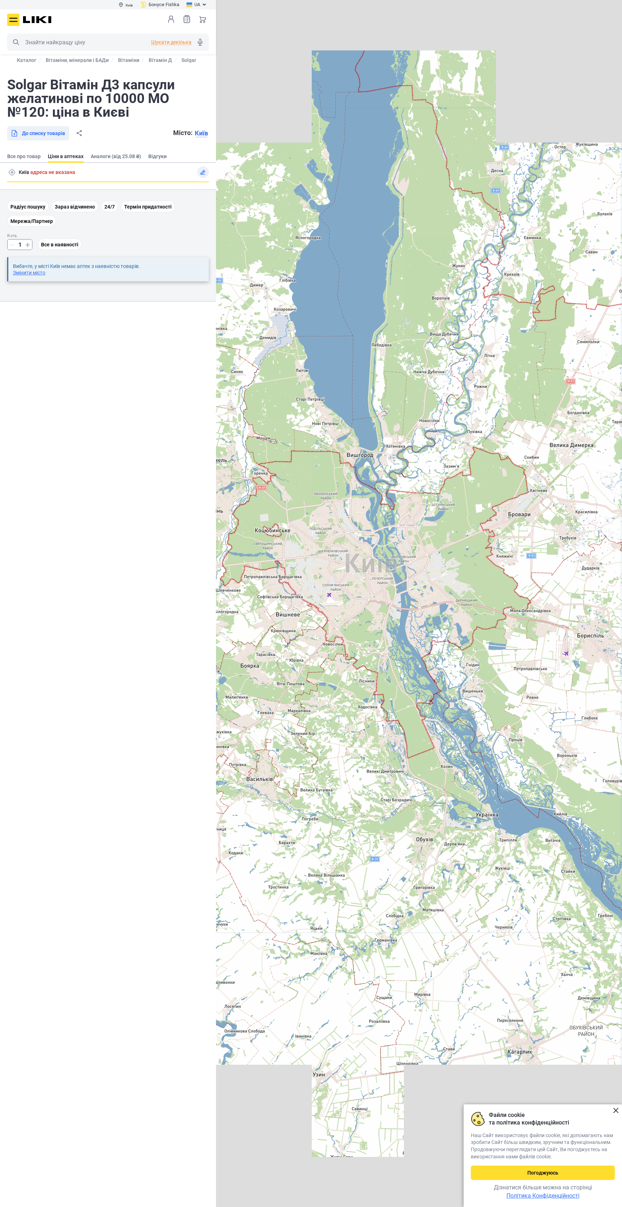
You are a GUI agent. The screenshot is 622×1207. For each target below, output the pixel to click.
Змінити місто (29, 273)
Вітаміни (128, 60)
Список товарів (187, 19)
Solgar (188, 60)
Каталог (26, 60)
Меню (13, 20)
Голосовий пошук (200, 42)
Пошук (15, 42)
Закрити (615, 1110)
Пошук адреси (12, 172)
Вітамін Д (160, 60)
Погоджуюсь (542, 1173)
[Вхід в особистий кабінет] (171, 19)
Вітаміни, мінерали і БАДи (77, 60)
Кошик (203, 19)
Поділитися (79, 133)
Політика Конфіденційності (543, 1195)
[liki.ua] (37, 19)
